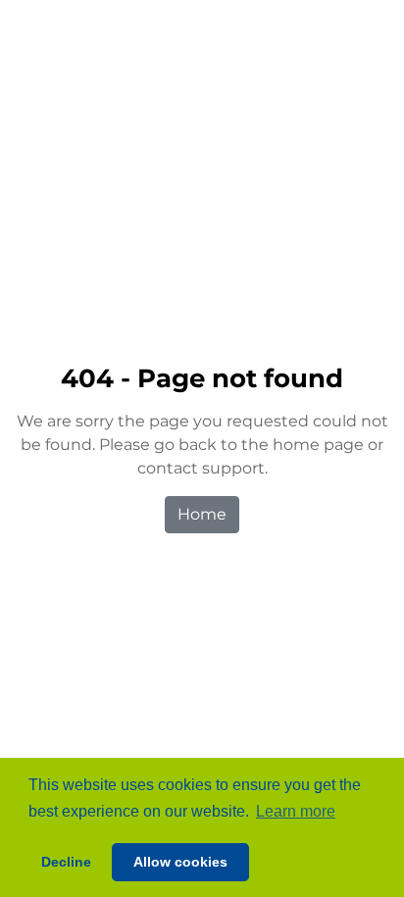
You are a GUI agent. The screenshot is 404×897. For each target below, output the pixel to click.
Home (202, 514)
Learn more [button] (295, 811)
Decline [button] (66, 862)
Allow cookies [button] (180, 862)
